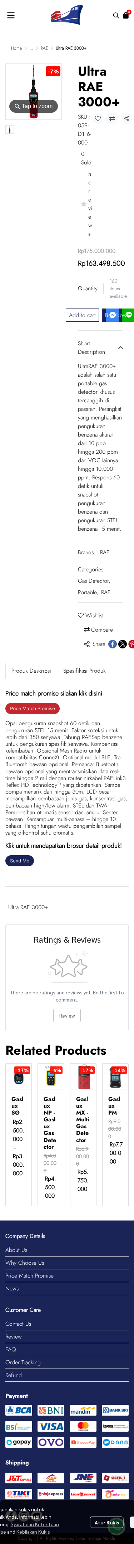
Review (67, 1015)
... (31, 48)
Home (16, 48)
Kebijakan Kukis (33, 1531)
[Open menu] (11, 15)
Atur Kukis (107, 1522)
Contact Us (18, 1324)
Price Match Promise (29, 1276)
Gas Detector (94, 581)
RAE (44, 48)
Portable (88, 592)
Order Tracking (23, 1362)
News (12, 1288)
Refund (13, 1375)
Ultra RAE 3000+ (28, 907)
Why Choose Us (24, 1263)
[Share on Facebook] (112, 644)
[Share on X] (122, 644)
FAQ (10, 1349)
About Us (16, 1250)
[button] (116, 15)
